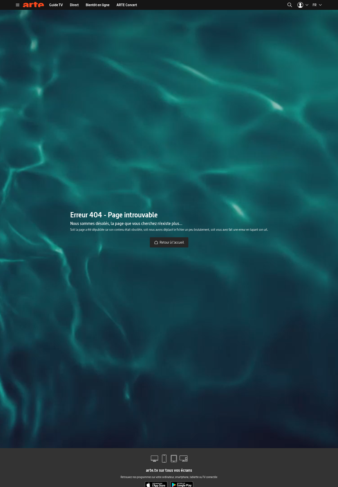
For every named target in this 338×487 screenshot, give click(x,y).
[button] (246, 5)
